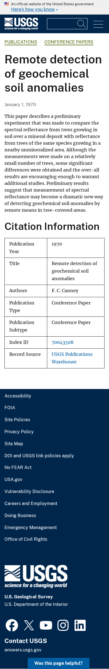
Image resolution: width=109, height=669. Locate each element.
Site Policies (17, 419)
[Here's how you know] (54, 7)
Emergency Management (30, 527)
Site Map (13, 443)
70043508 (63, 342)
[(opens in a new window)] (11, 624)
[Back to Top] (89, 649)
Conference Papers (68, 42)
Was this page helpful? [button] (58, 663)
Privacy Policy (19, 431)
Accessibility (17, 396)
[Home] (21, 28)
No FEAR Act (18, 467)
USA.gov (13, 479)
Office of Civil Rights (25, 539)
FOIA (9, 407)
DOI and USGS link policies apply (39, 455)
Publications (20, 42)
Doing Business (20, 515)
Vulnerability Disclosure (29, 491)
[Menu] (98, 24)
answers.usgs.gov (22, 650)
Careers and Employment (30, 503)
